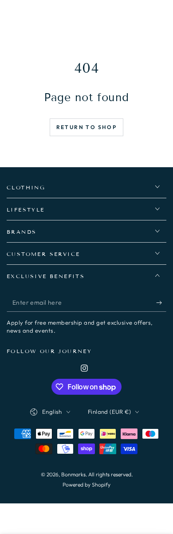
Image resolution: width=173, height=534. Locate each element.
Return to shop (86, 127)
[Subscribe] (161, 303)
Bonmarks (73, 474)
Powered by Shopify (86, 484)
